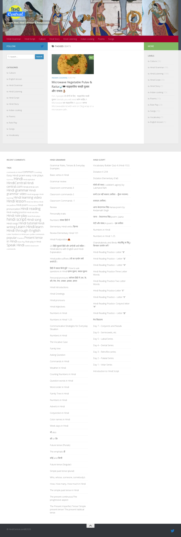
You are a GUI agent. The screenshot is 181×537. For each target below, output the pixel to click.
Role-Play (21, 242)
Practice (20, 238)
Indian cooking (87, 39)
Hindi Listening (70, 39)
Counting (38, 172)
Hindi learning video (28, 197)
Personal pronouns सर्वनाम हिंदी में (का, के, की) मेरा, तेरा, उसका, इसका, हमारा (68, 279)
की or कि (54, 438)
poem (28, 234)
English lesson (15, 79)
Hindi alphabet (29, 179)
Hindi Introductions (59, 287)
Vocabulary (14, 135)
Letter (9, 234)
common (28, 172)
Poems (101, 39)
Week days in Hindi (59, 425)
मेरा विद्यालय (98, 319)
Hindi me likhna (32, 202)
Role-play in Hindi (33, 241)
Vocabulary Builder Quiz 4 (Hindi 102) (111, 165)
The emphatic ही (57, 451)
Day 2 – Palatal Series (103, 358)
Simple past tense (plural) (62, 470)
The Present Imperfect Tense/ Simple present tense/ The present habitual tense (68, 509)
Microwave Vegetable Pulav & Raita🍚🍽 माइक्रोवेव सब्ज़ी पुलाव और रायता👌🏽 (72, 86)
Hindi (18, 178)
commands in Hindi (14, 172)
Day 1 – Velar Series (102, 364)
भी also (53, 432)
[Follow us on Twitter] (42, 46)
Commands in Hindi (59, 361)
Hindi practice (32, 205)
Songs (111, 39)
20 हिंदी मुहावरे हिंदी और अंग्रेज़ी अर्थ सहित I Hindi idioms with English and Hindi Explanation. (67, 249)
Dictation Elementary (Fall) (105, 178)
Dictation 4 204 (100, 171)
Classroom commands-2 (62, 194)
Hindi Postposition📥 (60, 239)
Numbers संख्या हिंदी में (60, 220)
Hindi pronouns (57, 300)
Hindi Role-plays (33, 216)
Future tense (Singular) (60, 464)
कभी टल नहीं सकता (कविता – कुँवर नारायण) (110, 194)
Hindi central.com (20, 185)
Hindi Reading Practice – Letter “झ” (109, 313)
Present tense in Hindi (25, 239)
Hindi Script (30, 39)
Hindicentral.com (31, 186)
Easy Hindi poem (16, 175)
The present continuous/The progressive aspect (63, 498)
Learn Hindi (25, 226)
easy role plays (34, 175)
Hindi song (34, 219)
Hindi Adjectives (57, 306)
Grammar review (58, 181)
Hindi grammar (17, 190)
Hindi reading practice (17, 212)
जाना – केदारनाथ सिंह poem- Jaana (108, 216)
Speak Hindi (15, 245)
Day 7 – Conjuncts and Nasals (107, 325)
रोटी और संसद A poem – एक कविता (108, 223)
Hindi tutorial (28, 223)
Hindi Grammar (13, 39)
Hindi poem (22, 205)
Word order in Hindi (59, 387)
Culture (42, 39)
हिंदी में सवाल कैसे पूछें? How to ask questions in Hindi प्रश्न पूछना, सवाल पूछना (68, 270)
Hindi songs (12, 223)
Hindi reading (31, 208)
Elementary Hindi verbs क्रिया (64, 226)
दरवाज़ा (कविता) (99, 200)
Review (53, 207)
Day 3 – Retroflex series (104, 351)
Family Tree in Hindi (59, 393)
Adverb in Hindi (57, 406)
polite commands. (37, 234)
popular (12, 238)
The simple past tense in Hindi (64, 490)
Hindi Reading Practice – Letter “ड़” (109, 258)
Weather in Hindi (58, 367)
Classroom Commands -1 (62, 200)
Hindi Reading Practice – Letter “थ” (109, 264)
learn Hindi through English (25, 228)
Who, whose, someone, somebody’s (67, 477)
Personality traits (58, 213)
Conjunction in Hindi (59, 412)
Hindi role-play (17, 215)
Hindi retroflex (33, 212)
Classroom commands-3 (62, 187)
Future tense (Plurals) (60, 445)
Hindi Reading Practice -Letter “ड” (109, 252)
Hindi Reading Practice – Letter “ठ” (109, 297)
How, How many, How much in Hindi (68, 483)
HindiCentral (16, 182)
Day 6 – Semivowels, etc (104, 332)
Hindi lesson (16, 201)
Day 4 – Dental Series (103, 345)
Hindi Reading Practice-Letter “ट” (108, 290)
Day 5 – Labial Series (103, 338)
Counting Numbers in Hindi (63, 374)
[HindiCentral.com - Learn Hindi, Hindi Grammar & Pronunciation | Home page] (16, 12)
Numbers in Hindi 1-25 (61, 319)
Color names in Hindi (60, 419)
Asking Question (57, 354)
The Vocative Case (59, 341)
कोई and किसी (56, 457)
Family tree (55, 348)
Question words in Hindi (61, 380)
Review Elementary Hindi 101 (64, 232)
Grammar (10, 180)
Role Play (13, 122)
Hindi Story (54, 39)
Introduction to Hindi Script (106, 371)
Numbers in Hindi (19, 234)
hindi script (16, 219)
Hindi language (33, 194)
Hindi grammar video (21, 192)
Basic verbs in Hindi (59, 174)
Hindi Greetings (57, 293)
